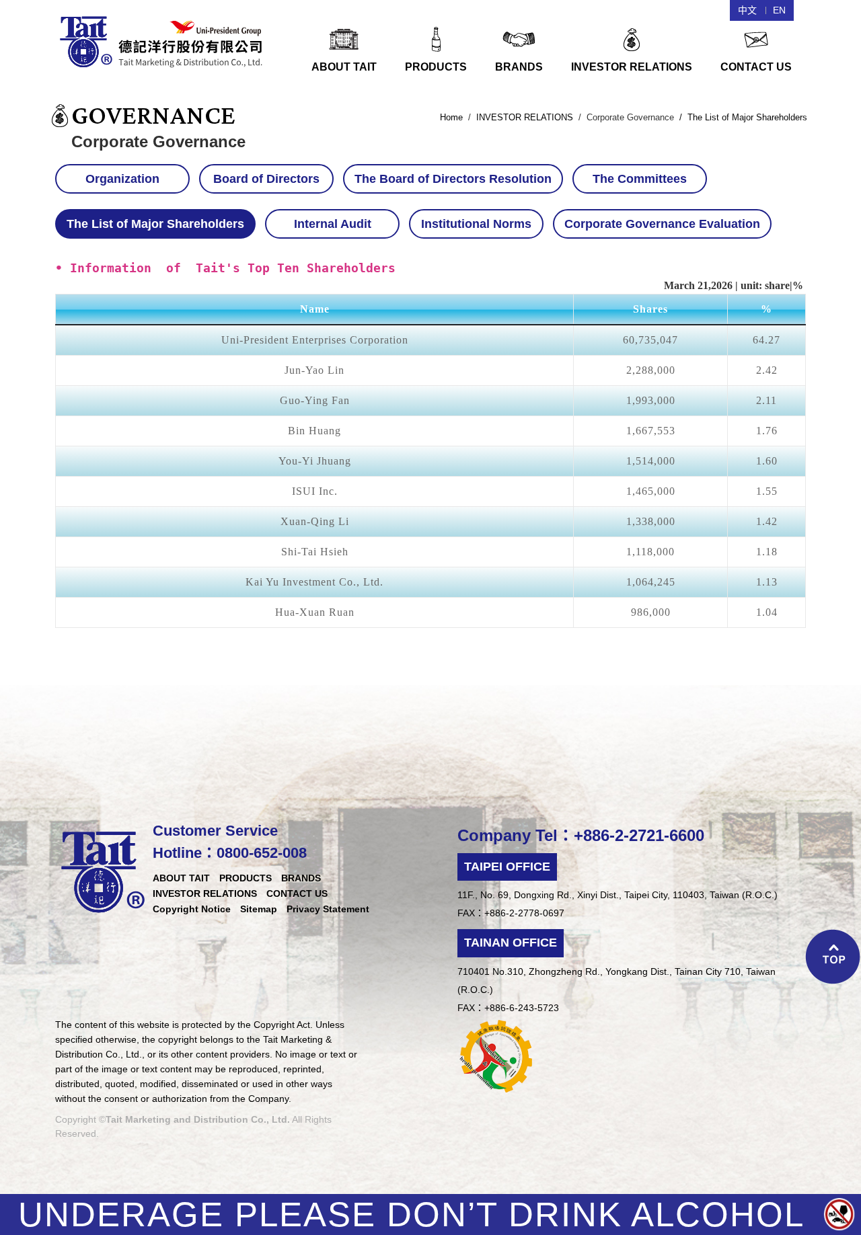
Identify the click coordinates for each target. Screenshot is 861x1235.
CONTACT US (297, 893)
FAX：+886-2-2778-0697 (510, 913)
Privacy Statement (328, 909)
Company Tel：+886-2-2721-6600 (580, 835)
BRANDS (301, 878)
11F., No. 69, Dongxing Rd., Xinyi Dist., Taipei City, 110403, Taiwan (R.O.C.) (617, 894)
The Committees (640, 179)
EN (779, 10)
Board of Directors (266, 179)
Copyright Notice (192, 909)
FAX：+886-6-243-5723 (508, 1007)
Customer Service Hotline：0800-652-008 (230, 841)
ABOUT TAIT (181, 878)
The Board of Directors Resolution (453, 179)
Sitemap (258, 909)
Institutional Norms (476, 224)
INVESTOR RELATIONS (524, 117)
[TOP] (832, 958)
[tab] (125, 179)
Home (451, 117)
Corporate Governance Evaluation (662, 224)
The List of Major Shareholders (155, 224)
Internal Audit (332, 224)
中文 (747, 10)
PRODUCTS (245, 878)
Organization (122, 179)
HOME (162, 40)
